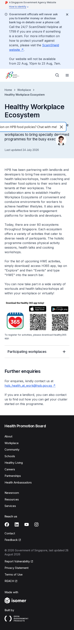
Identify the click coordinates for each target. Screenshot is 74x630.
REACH (11, 581)
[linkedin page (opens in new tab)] (16, 524)
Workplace (24, 89)
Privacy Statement (16, 568)
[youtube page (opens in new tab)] (26, 524)
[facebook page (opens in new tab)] (7, 524)
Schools (10, 456)
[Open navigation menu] (67, 75)
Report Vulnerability (17, 562)
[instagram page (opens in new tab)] (36, 524)
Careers (10, 469)
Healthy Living (14, 462)
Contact (10, 533)
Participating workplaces (27, 352)
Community (12, 449)
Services (10, 506)
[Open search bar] (57, 75)
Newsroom (12, 493)
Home (8, 89)
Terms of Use (14, 574)
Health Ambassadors (18, 482)
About (8, 436)
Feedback (13, 540)
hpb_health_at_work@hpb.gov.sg (30, 385)
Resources (12, 499)
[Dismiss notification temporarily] (67, 14)
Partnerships (13, 476)
